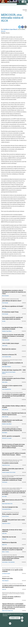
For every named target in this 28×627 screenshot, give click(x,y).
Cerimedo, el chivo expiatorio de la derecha (12, 386)
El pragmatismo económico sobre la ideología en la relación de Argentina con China (14, 292)
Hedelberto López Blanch (10, 29)
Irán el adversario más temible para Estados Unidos (12, 421)
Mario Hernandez (5, 295)
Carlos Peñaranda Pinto (6, 389)
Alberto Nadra (4, 382)
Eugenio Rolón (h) (5, 372)
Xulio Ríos (4, 308)
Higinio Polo (4, 544)
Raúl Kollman (4, 432)
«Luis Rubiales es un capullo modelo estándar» (12, 570)
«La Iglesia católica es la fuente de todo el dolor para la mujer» (14, 586)
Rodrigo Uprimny (5, 516)
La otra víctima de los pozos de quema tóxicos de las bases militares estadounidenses (13, 558)
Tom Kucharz (4, 482)
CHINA (14, 287)
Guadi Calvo (4, 533)
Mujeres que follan (7, 578)
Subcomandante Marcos (6, 509)
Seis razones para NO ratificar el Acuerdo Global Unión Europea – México (14, 454)
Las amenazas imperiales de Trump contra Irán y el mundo (12, 328)
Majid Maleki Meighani (6, 366)
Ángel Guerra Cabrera (6, 523)
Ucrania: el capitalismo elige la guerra (14, 324)
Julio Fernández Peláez (6, 356)
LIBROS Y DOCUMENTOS (14, 564)
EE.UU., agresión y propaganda (11, 436)
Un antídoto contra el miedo (10, 463)
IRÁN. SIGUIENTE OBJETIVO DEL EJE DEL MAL (14, 402)
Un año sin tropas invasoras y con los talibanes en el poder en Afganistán (13, 548)
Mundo (3, 31)
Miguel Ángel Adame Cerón (7, 503)
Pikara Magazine (5, 580)
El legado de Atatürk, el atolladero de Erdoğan (12, 363)
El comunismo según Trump (10, 312)
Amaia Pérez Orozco (6, 465)
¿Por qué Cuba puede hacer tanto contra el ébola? (13, 520)
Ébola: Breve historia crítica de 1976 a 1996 (12, 500)
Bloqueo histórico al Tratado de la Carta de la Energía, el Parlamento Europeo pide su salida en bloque (13, 446)
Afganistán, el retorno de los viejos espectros (12, 530)
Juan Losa (4, 589)
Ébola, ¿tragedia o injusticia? (10, 514)
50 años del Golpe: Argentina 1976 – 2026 (14, 370)
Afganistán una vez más (9, 537)
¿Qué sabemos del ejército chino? (11, 300)
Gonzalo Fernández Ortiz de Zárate (8, 472)
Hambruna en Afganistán (9, 542)
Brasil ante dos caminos (9, 349)
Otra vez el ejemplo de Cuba (10, 507)
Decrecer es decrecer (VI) (9, 354)
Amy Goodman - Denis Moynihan (8, 562)
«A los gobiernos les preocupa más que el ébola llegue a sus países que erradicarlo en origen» (14, 492)
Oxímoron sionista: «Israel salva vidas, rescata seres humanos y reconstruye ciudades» (13, 336)
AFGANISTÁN (14, 526)
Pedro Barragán (5, 302)
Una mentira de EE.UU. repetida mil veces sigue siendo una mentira (12, 318)
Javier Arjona (4, 345)
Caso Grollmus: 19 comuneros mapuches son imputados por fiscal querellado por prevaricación (13, 395)
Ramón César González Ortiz (7, 610)
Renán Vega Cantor (5, 339)
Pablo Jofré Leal (5, 409)
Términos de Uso (12, 615)
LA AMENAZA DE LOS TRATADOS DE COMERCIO (14, 441)
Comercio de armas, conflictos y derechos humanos (11, 597)
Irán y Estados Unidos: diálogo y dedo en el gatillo (14, 406)
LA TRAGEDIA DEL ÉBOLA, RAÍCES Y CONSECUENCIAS (14, 485)
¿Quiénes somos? (14, 618)
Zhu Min (3, 321)
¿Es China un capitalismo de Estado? (12, 306)
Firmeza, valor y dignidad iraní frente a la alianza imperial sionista (14, 413)
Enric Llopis (4, 496)
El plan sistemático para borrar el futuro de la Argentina (13, 379)
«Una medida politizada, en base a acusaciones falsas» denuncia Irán (12, 429)
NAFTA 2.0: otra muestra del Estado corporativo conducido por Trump (12, 479)
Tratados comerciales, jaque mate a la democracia (12, 469)
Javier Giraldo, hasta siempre (10, 343)
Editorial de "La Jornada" (7, 438)
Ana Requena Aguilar (6, 573)
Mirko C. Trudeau (5, 551)
